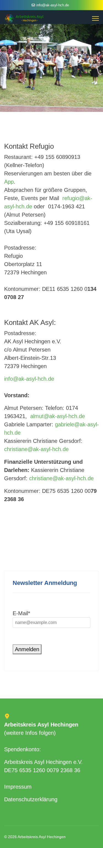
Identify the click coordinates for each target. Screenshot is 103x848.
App (9, 182)
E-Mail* (21, 613)
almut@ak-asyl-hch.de (57, 416)
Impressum (18, 787)
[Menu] (95, 18)
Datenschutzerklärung (30, 799)
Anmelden (27, 649)
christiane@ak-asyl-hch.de (36, 449)
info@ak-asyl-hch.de (52, 5)
